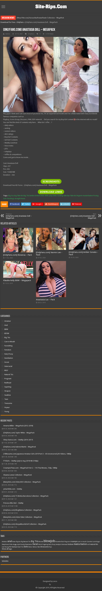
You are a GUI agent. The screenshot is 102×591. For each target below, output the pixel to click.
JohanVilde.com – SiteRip (12, 489)
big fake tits (18, 196)
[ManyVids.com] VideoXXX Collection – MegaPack (22, 482)
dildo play (48, 196)
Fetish (40, 544)
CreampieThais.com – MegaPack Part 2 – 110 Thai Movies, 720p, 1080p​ (30, 468)
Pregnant (7, 379)
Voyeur (7, 407)
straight (18, 198)
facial (35, 544)
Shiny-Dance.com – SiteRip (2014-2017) (18, 440)
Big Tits (26, 196)
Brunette (58, 541)
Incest (6, 362)
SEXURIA (5, 561)
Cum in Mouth (9, 342)
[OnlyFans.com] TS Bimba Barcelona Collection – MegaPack (25, 496)
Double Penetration (26, 544)
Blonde (41, 541)
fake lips (66, 196)
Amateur (7, 321)
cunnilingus (96, 541)
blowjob (49, 541)
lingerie (79, 196)
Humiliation (8, 358)
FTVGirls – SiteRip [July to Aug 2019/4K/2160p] (20, 461)
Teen (6, 399)
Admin (7, 34)
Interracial (8, 366)
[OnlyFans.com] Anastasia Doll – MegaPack (19, 216)
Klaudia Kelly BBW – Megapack (17, 280)
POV (10, 547)
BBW (6, 329)
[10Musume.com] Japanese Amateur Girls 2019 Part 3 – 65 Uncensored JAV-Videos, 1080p (37, 454)
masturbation (88, 196)
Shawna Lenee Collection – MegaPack (17, 475)
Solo (5, 198)
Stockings (10, 198)
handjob (58, 544)
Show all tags (7, 549)
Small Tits (20, 547)
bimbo (32, 196)
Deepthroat (5, 544)
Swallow (7, 395)
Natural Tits (8, 374)
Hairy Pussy (8, 354)
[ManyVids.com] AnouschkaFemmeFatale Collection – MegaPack (40, 18)
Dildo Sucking (58, 196)
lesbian (70, 544)
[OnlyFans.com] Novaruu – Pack (17, 255)
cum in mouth (82, 541)
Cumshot (89, 541)
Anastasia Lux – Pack (45, 299)
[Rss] (50, 584)
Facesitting (8, 346)
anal (9, 541)
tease (23, 198)
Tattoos (35, 547)
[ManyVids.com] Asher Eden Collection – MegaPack (22, 517)
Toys (50, 547)
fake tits (73, 196)
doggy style (16, 544)
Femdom (7, 350)
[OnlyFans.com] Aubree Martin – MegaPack (19, 447)
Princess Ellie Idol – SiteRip (13, 503)
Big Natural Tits (26, 541)
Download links (51, 191)
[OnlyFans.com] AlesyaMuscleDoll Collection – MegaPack (24, 524)
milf (88, 544)
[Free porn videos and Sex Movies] (51, 6)
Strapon (7, 391)
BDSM (6, 333)
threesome (45, 547)
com (68, 541)
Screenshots (51, 181)
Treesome (8, 403)
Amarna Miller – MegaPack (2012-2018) (18, 426)
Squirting (7, 387)
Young (6, 411)
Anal (6, 325)
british (37, 196)
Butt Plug (64, 541)
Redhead (7, 383)
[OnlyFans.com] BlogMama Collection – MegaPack (22, 510)
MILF (6, 370)
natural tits (94, 544)
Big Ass (11, 196)
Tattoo (30, 547)
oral (3, 547)
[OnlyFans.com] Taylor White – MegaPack (18, 433)
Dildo (42, 196)
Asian (14, 541)
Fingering (45, 544)
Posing (96, 196)
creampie (73, 541)
